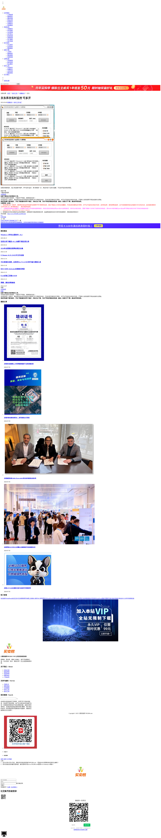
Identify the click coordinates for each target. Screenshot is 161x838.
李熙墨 (42, 598)
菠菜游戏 (10, 57)
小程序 (9, 51)
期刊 (108, 598)
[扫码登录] (3, 796)
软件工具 (6, 65)
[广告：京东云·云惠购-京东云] (80, 91)
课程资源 (6, 686)
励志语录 (10, 62)
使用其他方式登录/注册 (80, 829)
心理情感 (10, 14)
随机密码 (10, 72)
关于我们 (6, 74)
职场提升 (10, 21)
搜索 (18, 84)
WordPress (9, 598)
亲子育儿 (10, 34)
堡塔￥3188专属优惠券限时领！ (80, 226)
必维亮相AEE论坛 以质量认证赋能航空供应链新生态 (19, 547)
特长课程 (10, 30)
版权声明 (6, 672)
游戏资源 (10, 37)
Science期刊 (67, 598)
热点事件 (10, 64)
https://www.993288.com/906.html (16, 213)
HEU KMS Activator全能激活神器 (13, 269)
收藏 (2, 291)
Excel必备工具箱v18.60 (9, 276)
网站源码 (10, 55)
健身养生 (10, 16)
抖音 (75, 598)
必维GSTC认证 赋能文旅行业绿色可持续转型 (17, 588)
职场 (132, 598)
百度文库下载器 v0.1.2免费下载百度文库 (15, 241)
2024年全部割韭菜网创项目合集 (12, 248)
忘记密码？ (14, 787)
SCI (39, 598)
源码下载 (6, 50)
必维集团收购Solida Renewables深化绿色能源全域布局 (20, 478)
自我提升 (10, 23)
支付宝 (18, 598)
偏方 (117, 598)
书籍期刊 (10, 28)
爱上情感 (30, 598)
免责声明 (6, 673)
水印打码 (10, 71)
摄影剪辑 (10, 18)
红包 (82, 598)
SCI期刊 (35, 598)
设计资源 (10, 41)
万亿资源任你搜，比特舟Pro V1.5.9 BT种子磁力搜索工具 (21, 262)
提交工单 (6, 691)
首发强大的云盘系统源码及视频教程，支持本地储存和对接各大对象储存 (22, 222)
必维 (115, 598)
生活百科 (10, 46)
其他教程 (10, 25)
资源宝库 (6, 27)
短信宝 (14, 598)
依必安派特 (92, 598)
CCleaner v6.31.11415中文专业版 (12, 255)
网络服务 (10, 48)
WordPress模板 (100, 598)
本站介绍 (6, 670)
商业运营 (10, 20)
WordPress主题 (51, 598)
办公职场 (10, 32)
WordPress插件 (59, 598)
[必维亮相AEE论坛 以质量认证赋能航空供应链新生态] (49, 544)
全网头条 (6, 58)
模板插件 (10, 53)
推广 (20, 102)
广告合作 (6, 677)
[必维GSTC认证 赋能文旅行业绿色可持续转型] (28, 584)
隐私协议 (6, 675)
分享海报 (3, 217)
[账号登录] (4, 833)
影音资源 (10, 35)
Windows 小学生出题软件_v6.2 (11, 235)
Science (72, 598)
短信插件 (3, 598)
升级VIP (6, 684)
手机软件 (10, 67)
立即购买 (3, 194)
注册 (8, 787)
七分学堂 (126, 598)
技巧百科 (6, 43)
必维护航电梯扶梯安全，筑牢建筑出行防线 (17, 417)
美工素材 (10, 39)
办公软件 (10, 44)
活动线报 (10, 60)
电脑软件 (10, 69)
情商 (130, 598)
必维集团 (86, 598)
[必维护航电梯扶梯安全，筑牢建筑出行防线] (22, 414)
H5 (122, 598)
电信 (120, 598)
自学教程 (6, 13)
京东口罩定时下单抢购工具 (9, 220)
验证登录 (87, 825)
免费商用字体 (24, 598)
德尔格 (112, 598)
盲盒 (45, 598)
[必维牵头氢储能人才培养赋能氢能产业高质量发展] (24, 360)
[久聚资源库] (4, 10)
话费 (105, 598)
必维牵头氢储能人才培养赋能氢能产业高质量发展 (19, 363)
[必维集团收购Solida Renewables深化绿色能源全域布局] (49, 475)
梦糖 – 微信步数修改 (8, 282)
